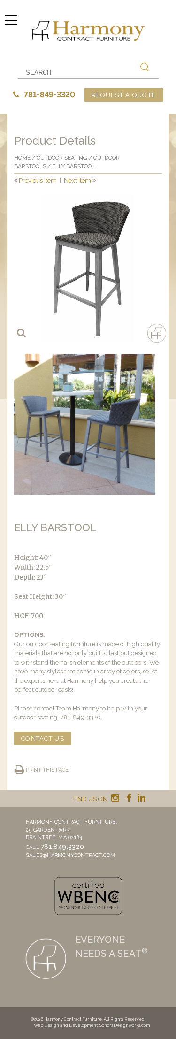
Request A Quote (124, 95)
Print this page (47, 770)
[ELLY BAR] (88, 268)
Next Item (77, 180)
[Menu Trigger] (11, 20)
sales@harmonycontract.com (70, 855)
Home (22, 157)
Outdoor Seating (62, 157)
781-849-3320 (48, 94)
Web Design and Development (66, 1025)
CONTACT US (42, 738)
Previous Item (38, 180)
